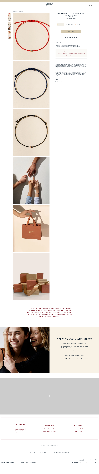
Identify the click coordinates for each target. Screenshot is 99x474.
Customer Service (43, 452)
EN (96, 5)
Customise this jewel (71, 37)
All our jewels (15, 11)
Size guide (54, 453)
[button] (60, 24)
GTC (27, 462)
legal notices (21, 462)
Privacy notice (33, 462)
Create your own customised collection (60, 452)
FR (94, 5)
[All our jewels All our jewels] (26, 157)
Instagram (49, 445)
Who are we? (32, 452)
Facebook (55, 445)
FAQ (40, 453)
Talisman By (6, 462)
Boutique (32, 453)
